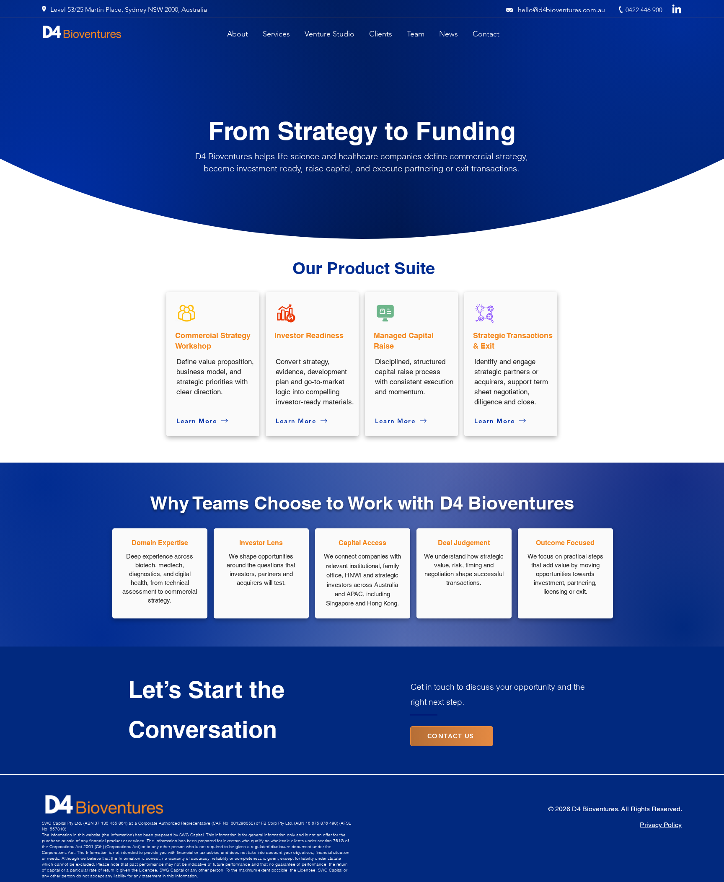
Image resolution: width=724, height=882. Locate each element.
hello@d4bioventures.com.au (561, 10)
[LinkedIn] (676, 9)
